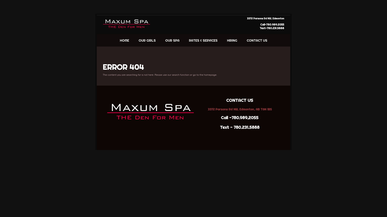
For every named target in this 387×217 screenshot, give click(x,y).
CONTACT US (257, 40)
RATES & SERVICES (203, 40)
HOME (124, 40)
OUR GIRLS (147, 40)
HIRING (232, 40)
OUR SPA (172, 40)
